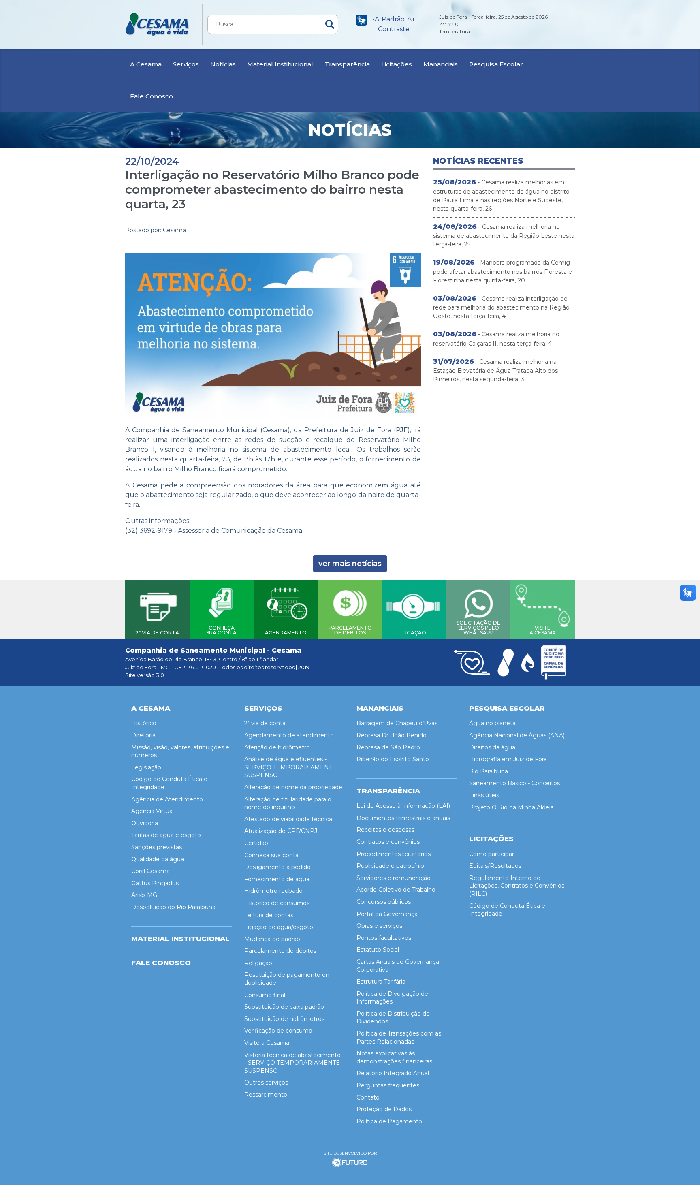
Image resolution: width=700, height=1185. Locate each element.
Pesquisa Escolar (496, 64)
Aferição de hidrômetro (277, 747)
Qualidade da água (157, 859)
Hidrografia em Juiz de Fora (508, 759)
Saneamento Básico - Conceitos (514, 783)
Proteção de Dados (384, 1109)
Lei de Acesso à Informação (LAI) (403, 805)
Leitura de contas (268, 915)
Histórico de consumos (276, 903)
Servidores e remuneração (393, 878)
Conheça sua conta (271, 855)
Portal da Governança (387, 914)
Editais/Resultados (495, 865)
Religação (258, 963)
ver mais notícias (350, 563)
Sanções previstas (156, 847)
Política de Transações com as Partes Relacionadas (398, 1037)
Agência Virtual (152, 811)
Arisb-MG (144, 895)
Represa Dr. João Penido (391, 735)
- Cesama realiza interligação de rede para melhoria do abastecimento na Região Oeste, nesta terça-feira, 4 (501, 307)
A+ (411, 19)
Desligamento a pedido (277, 867)
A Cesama (146, 64)
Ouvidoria (144, 823)
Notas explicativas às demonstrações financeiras (394, 1057)
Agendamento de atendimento (289, 735)
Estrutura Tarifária (380, 981)
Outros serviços (266, 1082)
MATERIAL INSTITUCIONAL (180, 939)
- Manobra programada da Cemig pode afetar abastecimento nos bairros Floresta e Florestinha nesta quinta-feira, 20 (502, 271)
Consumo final (264, 995)
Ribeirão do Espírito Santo (392, 759)
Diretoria (143, 735)
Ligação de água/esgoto (278, 927)
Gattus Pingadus (155, 883)
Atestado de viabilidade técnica (288, 819)
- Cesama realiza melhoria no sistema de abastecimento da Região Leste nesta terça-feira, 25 (503, 235)
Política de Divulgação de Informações (392, 998)
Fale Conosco (151, 96)
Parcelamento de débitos (280, 950)
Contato (368, 1097)
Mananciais (440, 64)
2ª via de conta (265, 723)
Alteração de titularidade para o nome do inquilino (287, 803)
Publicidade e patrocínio (390, 865)
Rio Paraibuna (488, 771)
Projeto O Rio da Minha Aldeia (511, 807)
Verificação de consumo (278, 1030)
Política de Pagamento (389, 1121)
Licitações (396, 64)
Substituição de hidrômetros (284, 1019)
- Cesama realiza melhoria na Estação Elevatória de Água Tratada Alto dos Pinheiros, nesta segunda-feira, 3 (495, 370)
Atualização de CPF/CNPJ (280, 831)
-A (375, 19)
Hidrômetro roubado (273, 891)
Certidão (256, 843)
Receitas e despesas (385, 829)
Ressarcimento (265, 1094)
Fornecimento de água (276, 879)
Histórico (143, 723)
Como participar (491, 854)
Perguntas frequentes (387, 1085)
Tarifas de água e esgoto (166, 835)
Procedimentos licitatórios (393, 854)
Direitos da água (492, 747)
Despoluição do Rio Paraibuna (173, 907)
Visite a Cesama (266, 1042)
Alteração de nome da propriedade (293, 787)
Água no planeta (492, 723)
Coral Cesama (150, 871)
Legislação (146, 767)
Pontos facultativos (383, 938)
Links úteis (484, 795)
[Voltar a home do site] (157, 24)
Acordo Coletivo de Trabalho (395, 889)
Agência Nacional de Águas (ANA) (517, 735)
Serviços (186, 64)
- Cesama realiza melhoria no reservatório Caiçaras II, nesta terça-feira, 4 (496, 338)
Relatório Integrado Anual (392, 1073)
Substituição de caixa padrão (284, 1006)
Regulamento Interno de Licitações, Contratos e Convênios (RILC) (516, 885)
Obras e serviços (379, 925)
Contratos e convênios (388, 842)
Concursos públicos (383, 901)
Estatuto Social (377, 949)
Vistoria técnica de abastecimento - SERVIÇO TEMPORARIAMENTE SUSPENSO (292, 1062)
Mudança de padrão (272, 939)
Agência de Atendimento (167, 799)
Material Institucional (280, 64)
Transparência (347, 64)
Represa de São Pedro (388, 747)
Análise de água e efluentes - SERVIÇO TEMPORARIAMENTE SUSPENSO (290, 767)
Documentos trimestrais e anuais (403, 818)
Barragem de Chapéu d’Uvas (397, 723)
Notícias (223, 64)
